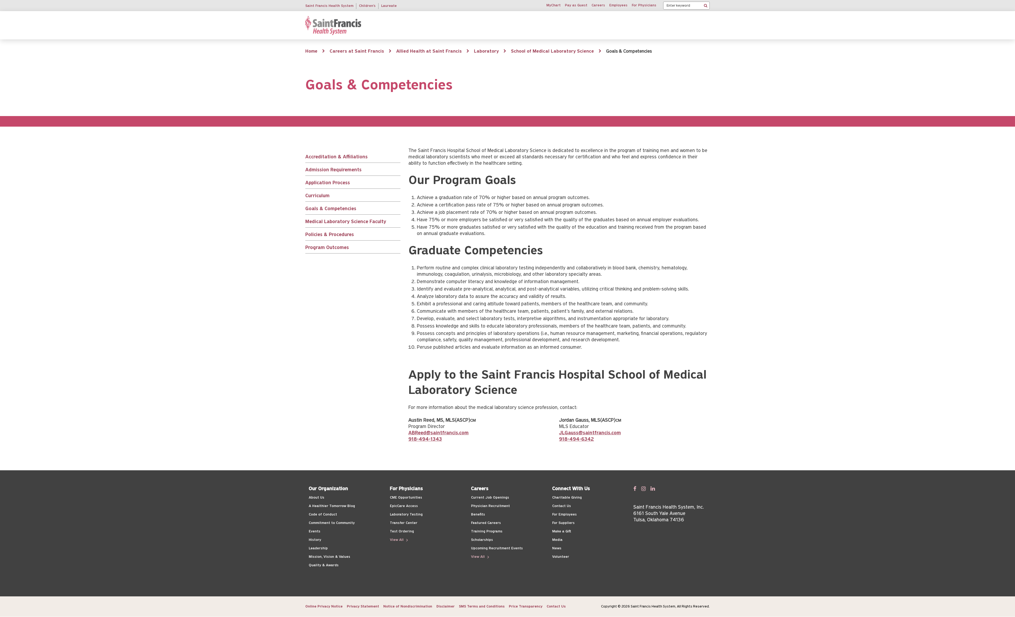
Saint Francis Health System (329, 6)
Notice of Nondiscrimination (407, 607)
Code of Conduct (323, 515)
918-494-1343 (425, 439)
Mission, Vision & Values (329, 557)
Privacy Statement (363, 607)
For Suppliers (563, 523)
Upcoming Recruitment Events (497, 548)
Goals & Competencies (330, 208)
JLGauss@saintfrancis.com (590, 433)
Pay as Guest (576, 5)
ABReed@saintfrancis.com (438, 433)
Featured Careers (486, 523)
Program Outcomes (327, 247)
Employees (618, 5)
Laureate (389, 6)
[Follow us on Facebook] (634, 488)
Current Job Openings (490, 498)
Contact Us (561, 506)
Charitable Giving (567, 498)
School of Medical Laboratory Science (552, 51)
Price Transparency (525, 607)
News (556, 548)
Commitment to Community (332, 523)
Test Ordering (402, 531)
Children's (367, 6)
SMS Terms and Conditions (482, 607)
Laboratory (486, 51)
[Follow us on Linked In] (652, 488)
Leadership (318, 548)
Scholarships (482, 540)
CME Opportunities (406, 498)
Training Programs (486, 531)
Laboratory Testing (406, 515)
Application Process (327, 183)
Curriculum (317, 196)
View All (397, 540)
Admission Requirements (333, 170)
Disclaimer (445, 607)
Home (311, 51)
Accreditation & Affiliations (336, 157)
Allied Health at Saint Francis (429, 51)
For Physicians (644, 5)
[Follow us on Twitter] (643, 488)
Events (314, 531)
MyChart (553, 5)
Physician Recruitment (490, 506)
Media (557, 540)
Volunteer (560, 557)
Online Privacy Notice (324, 607)
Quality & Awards (324, 565)
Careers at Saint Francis (357, 51)
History (315, 540)
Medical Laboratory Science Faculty (345, 221)
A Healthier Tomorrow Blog (332, 506)
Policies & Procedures (329, 234)
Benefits (478, 515)
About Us (316, 498)
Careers (598, 5)
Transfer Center (403, 523)
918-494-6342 (576, 439)
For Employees (564, 515)
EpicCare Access (404, 506)
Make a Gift (561, 531)
